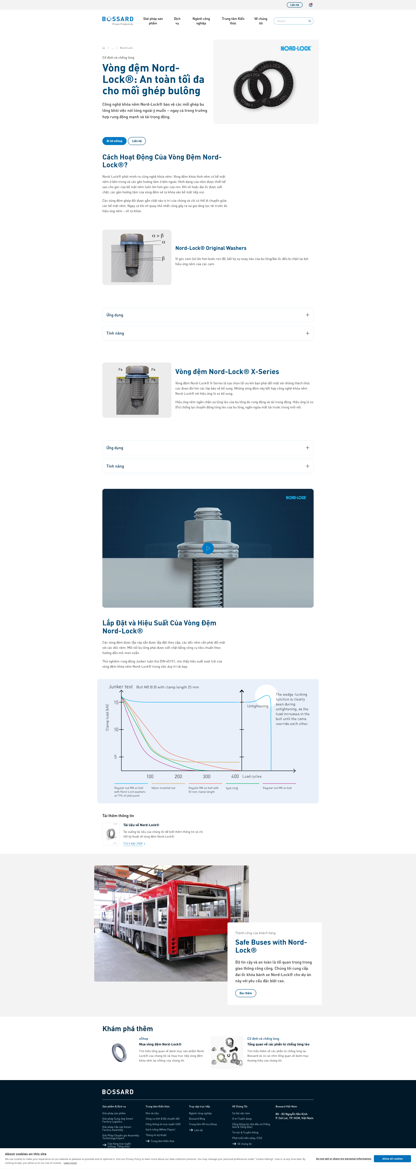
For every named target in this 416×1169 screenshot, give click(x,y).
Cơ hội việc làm (241, 1113)
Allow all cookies (392, 1158)
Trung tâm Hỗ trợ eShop (203, 1124)
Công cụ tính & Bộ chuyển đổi (163, 1118)
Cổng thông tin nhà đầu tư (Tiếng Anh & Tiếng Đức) (251, 1125)
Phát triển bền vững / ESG (247, 1138)
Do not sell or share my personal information (343, 1158)
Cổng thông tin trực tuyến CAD (163, 1124)
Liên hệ (294, 5)
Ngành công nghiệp (201, 20)
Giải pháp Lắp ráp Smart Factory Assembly (116, 1128)
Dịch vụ (177, 20)
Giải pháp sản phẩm (153, 20)
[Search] (309, 21)
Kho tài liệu (152, 1113)
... (112, 47)
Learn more (70, 1162)
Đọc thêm (246, 993)
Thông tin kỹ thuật (156, 1135)
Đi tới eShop (114, 141)
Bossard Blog (197, 1118)
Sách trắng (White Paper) (160, 1129)
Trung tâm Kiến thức (233, 20)
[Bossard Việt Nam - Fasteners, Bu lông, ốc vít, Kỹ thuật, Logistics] (103, 47)
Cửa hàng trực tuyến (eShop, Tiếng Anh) (119, 1145)
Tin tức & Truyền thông (245, 1132)
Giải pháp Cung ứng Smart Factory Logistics (117, 1120)
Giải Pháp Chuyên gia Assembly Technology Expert (120, 1137)
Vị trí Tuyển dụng (242, 1118)
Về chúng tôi (260, 20)
